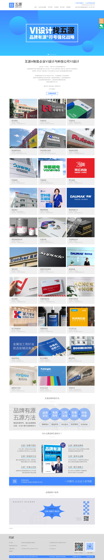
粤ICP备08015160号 (34, 556)
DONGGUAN (24, 545)
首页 (35, 7)
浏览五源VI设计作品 (13, 545)
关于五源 (50, 7)
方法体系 (56, 7)
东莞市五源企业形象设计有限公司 (28, 542)
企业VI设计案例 (42, 7)
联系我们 (68, 7)
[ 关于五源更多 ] (52, 89)
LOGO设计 (52, 68)
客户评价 (62, 7)
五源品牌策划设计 (30, 68)
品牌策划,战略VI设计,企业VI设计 (43, 68)
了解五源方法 (12, 548)
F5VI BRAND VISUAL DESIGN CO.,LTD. (29, 548)
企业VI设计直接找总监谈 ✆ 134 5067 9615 (85, 7)
